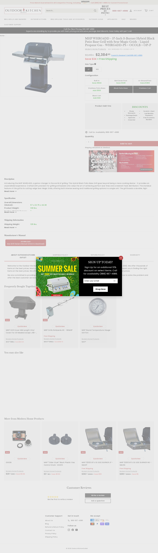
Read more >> (10, 191)
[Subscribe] (114, 281)
